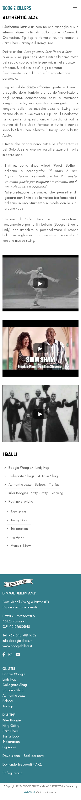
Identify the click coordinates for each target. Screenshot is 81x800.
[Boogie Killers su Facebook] (3, 654)
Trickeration (19, 529)
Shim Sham (10, 731)
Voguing (56, 493)
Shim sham (18, 512)
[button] (40, 283)
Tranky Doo (18, 520)
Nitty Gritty (39, 493)
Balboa (39, 484)
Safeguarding (12, 773)
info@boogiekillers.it (17, 641)
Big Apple (17, 537)
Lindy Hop (41, 467)
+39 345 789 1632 (22, 635)
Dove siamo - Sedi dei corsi (23, 756)
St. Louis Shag (47, 476)
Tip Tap (54, 484)
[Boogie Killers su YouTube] (18, 654)
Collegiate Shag (20, 476)
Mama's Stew (20, 545)
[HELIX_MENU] (75, 6)
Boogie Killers (16, 8)
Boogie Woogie (19, 467)
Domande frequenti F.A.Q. (22, 764)
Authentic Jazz (19, 484)
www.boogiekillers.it (17, 646)
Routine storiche (20, 501)
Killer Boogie (17, 493)
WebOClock (29, 792)
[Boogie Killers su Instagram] (10, 654)
